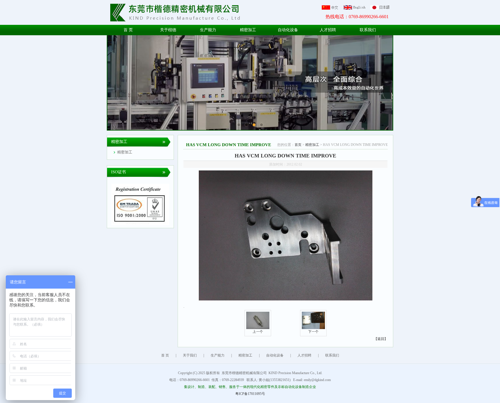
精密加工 (248, 30)
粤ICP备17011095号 (250, 394)
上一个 (258, 332)
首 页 (128, 30)
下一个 (313, 332)
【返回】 (381, 339)
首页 (298, 145)
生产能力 (208, 30)
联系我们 (368, 30)
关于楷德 (168, 30)
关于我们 (190, 355)
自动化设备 (288, 30)
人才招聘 (328, 30)
